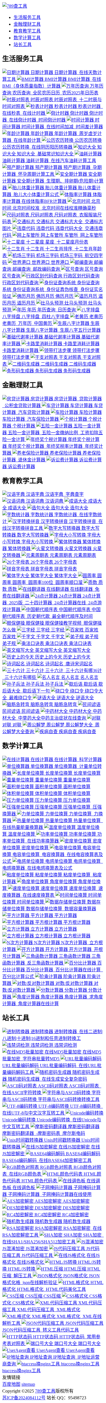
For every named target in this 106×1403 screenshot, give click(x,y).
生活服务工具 (27, 17)
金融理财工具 (27, 24)
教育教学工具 (27, 31)
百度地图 (11, 1384)
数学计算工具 (27, 37)
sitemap (28, 1384)
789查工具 (45, 1391)
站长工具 (23, 44)
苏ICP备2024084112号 (24, 1397)
